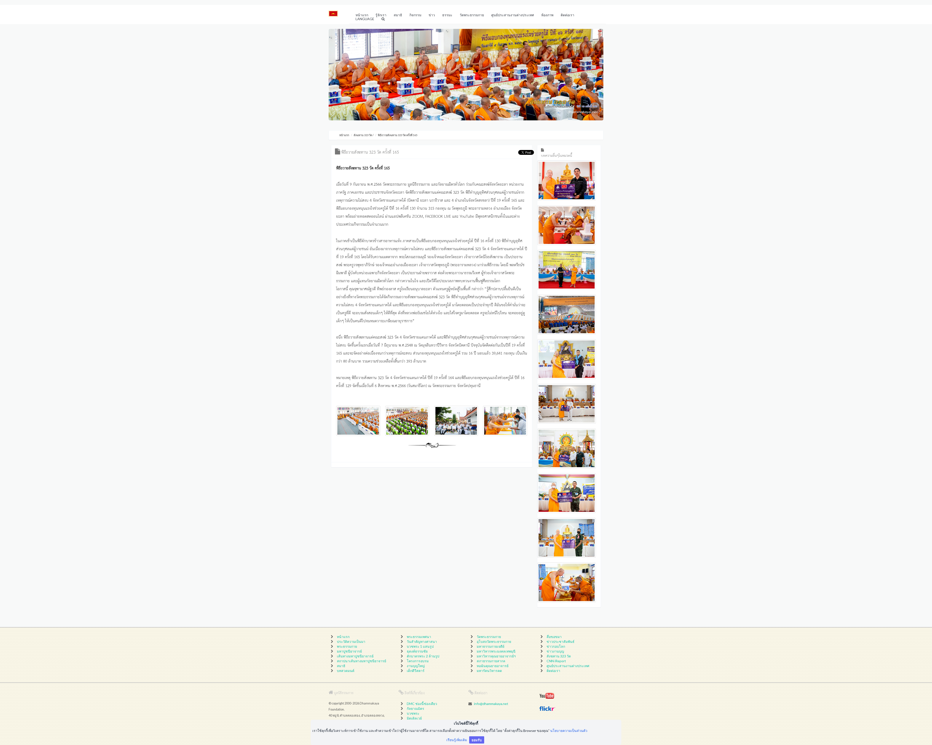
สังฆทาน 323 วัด (363, 135)
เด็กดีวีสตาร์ (415, 671)
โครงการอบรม (418, 661)
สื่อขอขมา (554, 637)
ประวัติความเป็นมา (351, 641)
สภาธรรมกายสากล (491, 661)
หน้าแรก (344, 135)
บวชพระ (413, 713)
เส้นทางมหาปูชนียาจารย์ (355, 656)
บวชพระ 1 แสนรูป (420, 646)
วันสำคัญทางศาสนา (422, 641)
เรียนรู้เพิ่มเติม (456, 740)
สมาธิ (341, 666)
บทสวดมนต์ (345, 671)
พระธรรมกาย (347, 646)
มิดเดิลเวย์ (414, 718)
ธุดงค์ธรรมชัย (417, 651)
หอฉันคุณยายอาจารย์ (492, 666)
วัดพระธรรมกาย (489, 637)
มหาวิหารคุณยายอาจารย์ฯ (496, 656)
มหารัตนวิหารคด (489, 671)
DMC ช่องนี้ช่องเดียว (422, 704)
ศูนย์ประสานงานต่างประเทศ (568, 666)
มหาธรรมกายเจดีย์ (490, 646)
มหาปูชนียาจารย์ (349, 651)
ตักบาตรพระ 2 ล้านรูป (423, 656)
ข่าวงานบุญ (555, 651)
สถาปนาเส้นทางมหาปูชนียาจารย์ (361, 661)
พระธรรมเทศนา (419, 637)
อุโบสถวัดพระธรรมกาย (494, 641)
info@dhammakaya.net (491, 704)
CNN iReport (556, 661)
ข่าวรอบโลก (556, 646)
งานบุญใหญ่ (416, 666)
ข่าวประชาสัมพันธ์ (560, 641)
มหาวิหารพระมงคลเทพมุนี (496, 651)
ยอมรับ (477, 740)
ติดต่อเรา (553, 671)
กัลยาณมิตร (415, 708)
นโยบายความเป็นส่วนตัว (568, 730)
